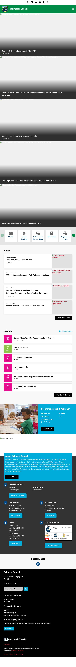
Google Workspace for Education (15, 615)
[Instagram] (38, 564)
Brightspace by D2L (10, 613)
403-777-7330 (16, 506)
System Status (18, 654)
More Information (17, 496)
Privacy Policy (8, 654)
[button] (73, 235)
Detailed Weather (53, 546)
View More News (64, 318)
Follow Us (7, 644)
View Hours (15, 543)
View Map (50, 515)
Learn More (48, 429)
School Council (9, 599)
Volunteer (7, 602)
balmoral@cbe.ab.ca (18, 508)
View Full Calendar (63, 395)
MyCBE (6, 610)
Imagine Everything (17, 650)
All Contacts (15, 515)
